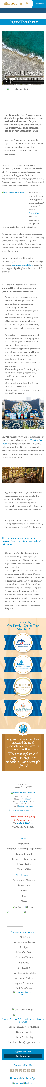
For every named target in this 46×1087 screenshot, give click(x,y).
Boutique (24, 947)
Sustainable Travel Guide (23, 264)
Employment (24, 843)
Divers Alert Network (24, 880)
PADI (24, 890)
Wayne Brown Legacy (24, 942)
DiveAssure (24, 885)
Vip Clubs (24, 962)
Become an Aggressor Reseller (24, 1026)
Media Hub (24, 967)
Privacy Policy (24, 864)
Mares (24, 901)
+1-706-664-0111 (25, 823)
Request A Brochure (24, 983)
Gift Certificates (24, 988)
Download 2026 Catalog (24, 973)
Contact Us (24, 937)
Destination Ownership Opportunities (24, 848)
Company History (24, 957)
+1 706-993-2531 (26, 799)
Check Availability (24, 1037)
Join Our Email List (23, 1056)
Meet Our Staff (24, 952)
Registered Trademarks (24, 859)
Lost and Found (24, 854)
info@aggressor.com (25, 806)
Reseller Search (24, 1032)
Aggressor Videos (24, 978)
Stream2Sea (34, 213)
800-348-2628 (22, 801)
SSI (24, 895)
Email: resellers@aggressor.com (24, 1042)
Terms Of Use (24, 869)
